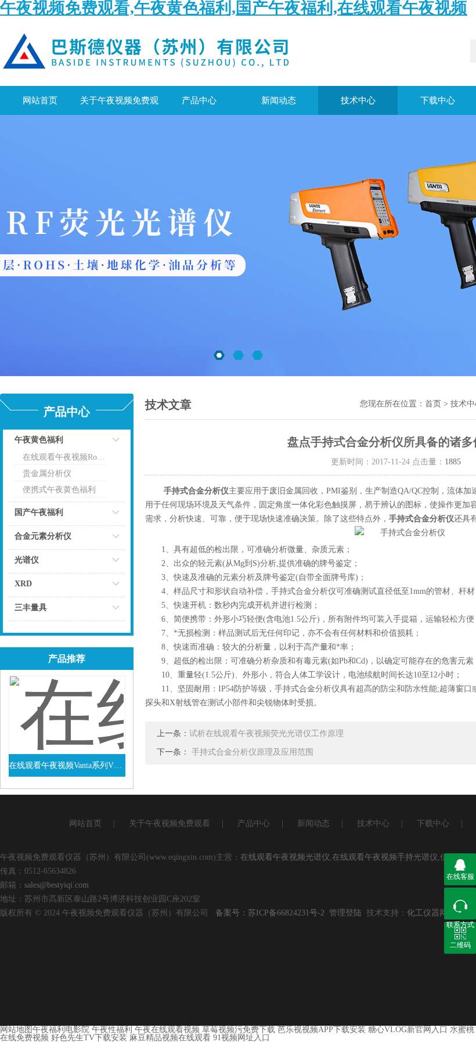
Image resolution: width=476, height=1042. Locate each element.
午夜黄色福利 (39, 439)
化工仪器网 (427, 912)
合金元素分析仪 (43, 536)
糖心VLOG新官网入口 (408, 1029)
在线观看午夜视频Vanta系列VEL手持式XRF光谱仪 (67, 765)
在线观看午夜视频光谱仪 (285, 857)
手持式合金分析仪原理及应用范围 (252, 752)
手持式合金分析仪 (196, 490)
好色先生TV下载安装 (89, 1037)
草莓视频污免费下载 (238, 1029)
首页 (433, 403)
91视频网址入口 (241, 1037)
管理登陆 (345, 912)
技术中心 (358, 100)
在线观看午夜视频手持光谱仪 (385, 857)
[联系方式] (460, 904)
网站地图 (16, 1029)
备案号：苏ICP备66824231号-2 (269, 912)
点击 (101, 442)
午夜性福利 (112, 1029)
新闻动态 (278, 100)
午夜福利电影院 (61, 1029)
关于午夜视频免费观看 (119, 105)
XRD (23, 583)
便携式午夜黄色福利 (59, 489)
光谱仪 (27, 560)
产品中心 (199, 100)
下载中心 (433, 823)
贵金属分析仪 (47, 473)
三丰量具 (31, 607)
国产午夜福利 (39, 512)
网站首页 (40, 100)
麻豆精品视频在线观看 (170, 1037)
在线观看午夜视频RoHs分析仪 (65, 457)
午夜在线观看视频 (167, 1029)
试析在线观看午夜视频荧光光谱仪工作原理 (266, 733)
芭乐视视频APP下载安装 (321, 1029)
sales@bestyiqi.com (56, 885)
